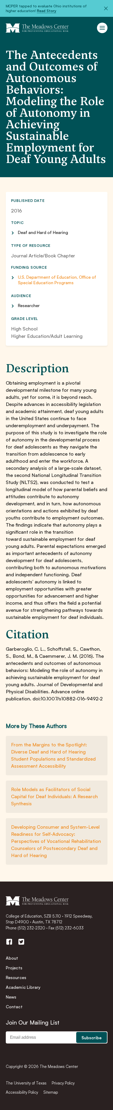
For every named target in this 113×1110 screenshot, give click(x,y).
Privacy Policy (63, 1083)
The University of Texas (26, 1083)
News (11, 997)
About (12, 958)
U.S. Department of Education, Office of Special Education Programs (57, 279)
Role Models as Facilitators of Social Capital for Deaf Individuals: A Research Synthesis (54, 796)
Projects (14, 967)
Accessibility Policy (22, 1092)
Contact (14, 1006)
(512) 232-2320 (31, 927)
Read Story (46, 10)
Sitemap (50, 1092)
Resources (16, 977)
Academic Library (23, 987)
